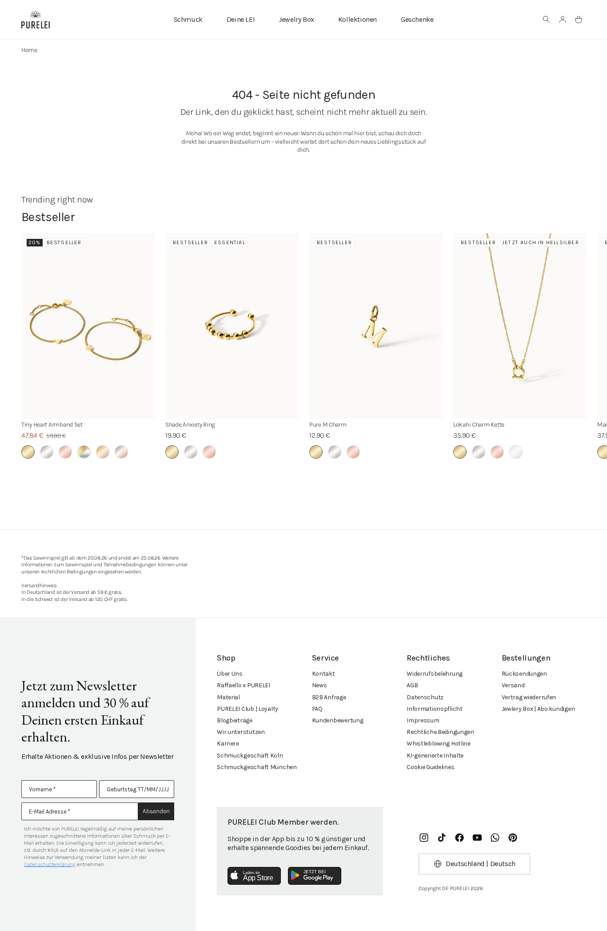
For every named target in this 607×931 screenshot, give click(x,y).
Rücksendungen (524, 673)
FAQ (317, 709)
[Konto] (562, 19)
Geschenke (417, 19)
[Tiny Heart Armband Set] (88, 326)
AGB (412, 685)
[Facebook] (459, 837)
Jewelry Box (296, 19)
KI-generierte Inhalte (435, 755)
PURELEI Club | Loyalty (247, 709)
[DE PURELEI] (35, 19)
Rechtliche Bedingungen (440, 732)
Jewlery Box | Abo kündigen (538, 709)
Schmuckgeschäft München (257, 767)
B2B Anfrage (329, 697)
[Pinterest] (512, 837)
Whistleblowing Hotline (439, 743)
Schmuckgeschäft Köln (250, 755)
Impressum (423, 720)
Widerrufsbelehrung (435, 673)
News (319, 685)
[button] (546, 19)
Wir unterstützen (241, 732)
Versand (513, 685)
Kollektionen (357, 19)
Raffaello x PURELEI (243, 685)
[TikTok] (441, 837)
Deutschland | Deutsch (480, 863)
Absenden (156, 811)
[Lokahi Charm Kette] (520, 326)
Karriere (228, 743)
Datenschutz (425, 697)
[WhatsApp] (495, 837)
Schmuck (188, 19)
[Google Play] (314, 876)
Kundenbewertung (337, 720)
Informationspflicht (435, 709)
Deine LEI (241, 19)
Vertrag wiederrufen (529, 697)
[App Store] (254, 876)
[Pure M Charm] (376, 326)
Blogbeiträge (234, 720)
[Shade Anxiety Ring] (232, 326)
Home (29, 50)
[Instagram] (424, 837)
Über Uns (230, 673)
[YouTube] (477, 837)
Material (228, 697)
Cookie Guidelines (430, 767)
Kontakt (323, 673)
